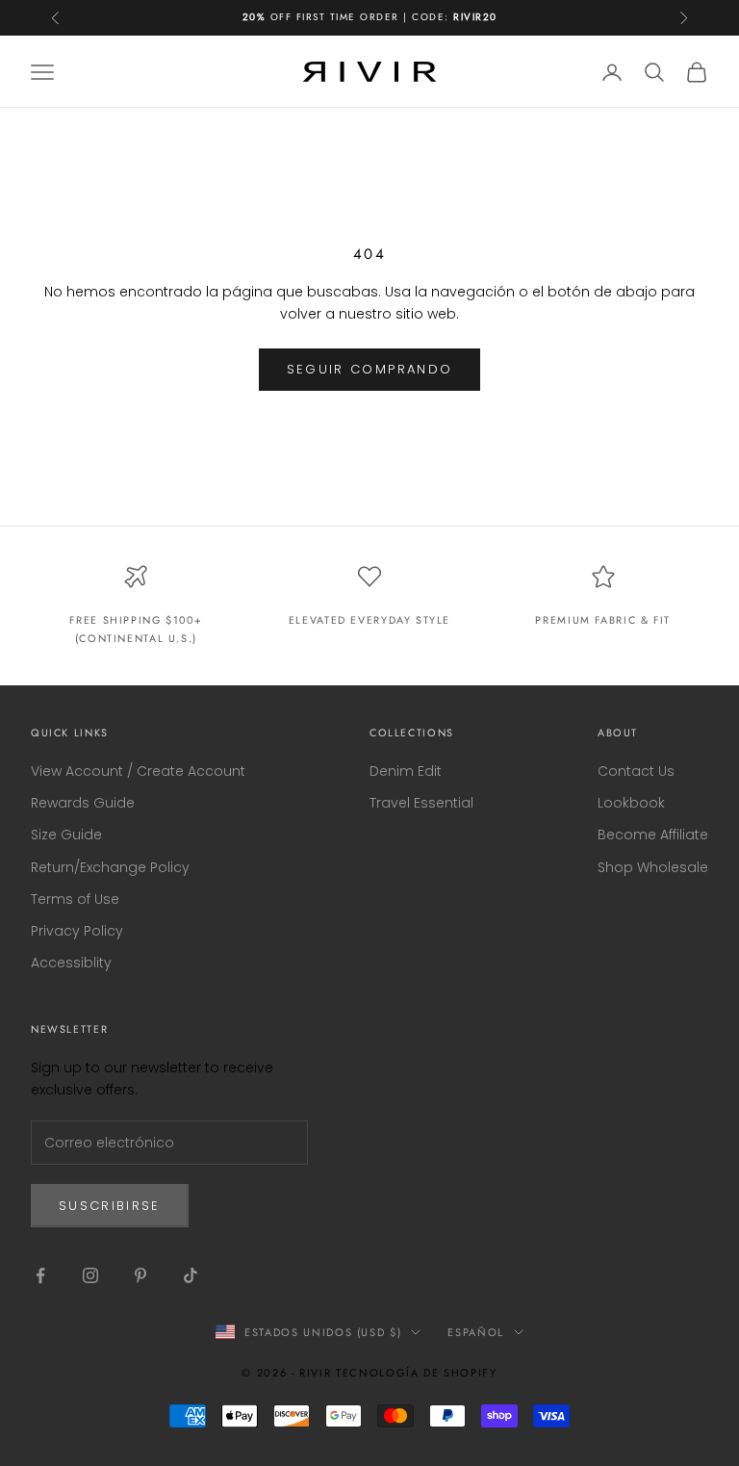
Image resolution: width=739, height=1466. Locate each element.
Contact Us (636, 771)
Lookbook (631, 802)
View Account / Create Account (138, 771)
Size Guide (66, 834)
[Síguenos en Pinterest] (140, 1275)
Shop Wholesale (653, 867)
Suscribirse (110, 1205)
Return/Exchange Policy (110, 867)
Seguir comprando (369, 369)
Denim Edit (406, 771)
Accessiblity (71, 962)
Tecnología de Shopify (416, 1372)
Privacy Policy (77, 930)
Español (475, 1332)
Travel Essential (421, 802)
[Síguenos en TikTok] (190, 1275)
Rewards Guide (83, 802)
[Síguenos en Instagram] (90, 1275)
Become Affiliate (653, 834)
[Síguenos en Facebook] (40, 1275)
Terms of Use (75, 899)
